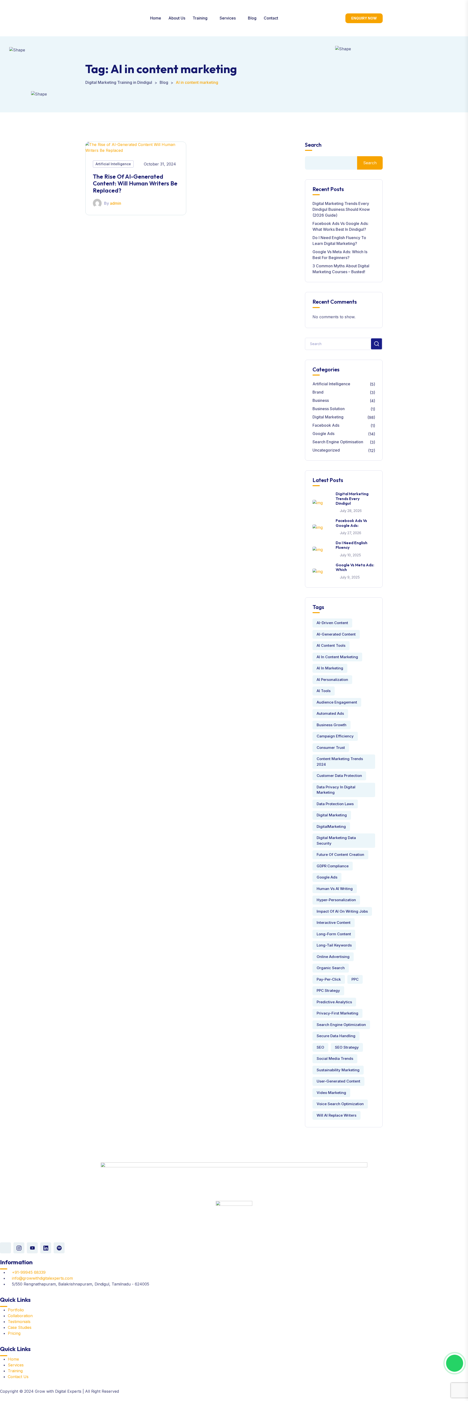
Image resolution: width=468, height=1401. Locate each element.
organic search (331, 968)
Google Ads (323, 433)
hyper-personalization (336, 900)
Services (228, 18)
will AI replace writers (336, 1115)
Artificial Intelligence (113, 164)
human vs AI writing (335, 888)
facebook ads (325, 425)
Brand (317, 392)
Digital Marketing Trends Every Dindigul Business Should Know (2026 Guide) (341, 209)
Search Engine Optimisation (337, 441)
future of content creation (340, 854)
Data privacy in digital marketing (336, 790)
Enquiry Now (364, 18)
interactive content (334, 922)
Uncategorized (326, 450)
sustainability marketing (338, 1070)
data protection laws (335, 804)
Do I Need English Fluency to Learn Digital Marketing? (339, 240)
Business (320, 400)
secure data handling (336, 1036)
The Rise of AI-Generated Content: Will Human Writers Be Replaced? (135, 183)
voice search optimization (340, 1103)
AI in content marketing (337, 657)
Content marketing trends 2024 (340, 761)
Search (313, 145)
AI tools (324, 690)
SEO (320, 1047)
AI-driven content (332, 622)
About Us (176, 18)
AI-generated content (336, 634)
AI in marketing (330, 668)
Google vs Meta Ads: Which (355, 567)
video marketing (331, 1092)
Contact (271, 18)
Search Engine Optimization (341, 1024)
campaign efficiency (335, 736)
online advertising (333, 956)
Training (200, 18)
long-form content (334, 934)
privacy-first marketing (337, 1013)
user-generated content (338, 1081)
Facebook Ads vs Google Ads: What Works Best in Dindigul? (340, 226)
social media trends (335, 1058)
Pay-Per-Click (329, 979)
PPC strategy (328, 990)
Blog (252, 18)
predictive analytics (334, 1002)
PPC (355, 979)
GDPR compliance (333, 866)
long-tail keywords (334, 945)
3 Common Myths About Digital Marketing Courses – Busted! (340, 268)
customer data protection (339, 775)
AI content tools (331, 645)
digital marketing (332, 815)
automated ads (330, 713)
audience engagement (337, 702)
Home (155, 18)
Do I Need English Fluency (351, 545)
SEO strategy (347, 1047)
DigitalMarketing (331, 826)
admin (115, 203)
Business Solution (328, 408)
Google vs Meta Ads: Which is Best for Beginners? (339, 254)
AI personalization (332, 679)
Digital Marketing (327, 417)
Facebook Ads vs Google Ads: (351, 523)
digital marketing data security (336, 840)
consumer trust (331, 747)
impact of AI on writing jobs (342, 911)
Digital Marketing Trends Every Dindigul (352, 498)
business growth (331, 725)
